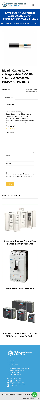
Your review (10, 132)
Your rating (10, 126)
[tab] (8, 97)
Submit (10, 184)
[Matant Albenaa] (2, 23)
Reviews (8, 97)
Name (8, 155)
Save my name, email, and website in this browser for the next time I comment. (20, 175)
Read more (20, 235)
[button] (33, 4)
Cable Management (32, 89)
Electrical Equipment (32, 91)
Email (8, 163)
